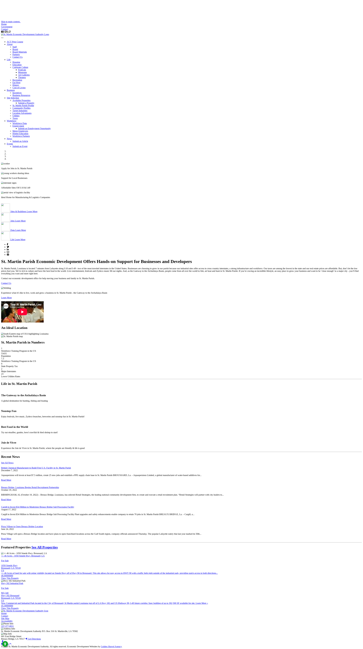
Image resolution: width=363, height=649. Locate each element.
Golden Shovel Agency (111, 646)
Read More (6, 480)
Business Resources (21, 95)
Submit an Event (19, 146)
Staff (14, 47)
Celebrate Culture (20, 67)
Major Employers (20, 131)
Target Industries (19, 110)
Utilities (15, 115)
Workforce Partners (21, 136)
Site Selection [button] (13, 98)
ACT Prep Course (15, 42)
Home (4, 24)
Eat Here (16, 82)
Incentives (17, 93)
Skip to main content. (11, 21)
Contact (4, 29)
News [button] (9, 138)
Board (15, 49)
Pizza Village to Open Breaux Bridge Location (22, 526)
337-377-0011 (7, 626)
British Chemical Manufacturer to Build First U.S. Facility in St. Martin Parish (36, 468)
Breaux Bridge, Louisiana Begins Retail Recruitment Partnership (30, 487)
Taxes (15, 118)
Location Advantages (21, 113)
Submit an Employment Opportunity (34, 128)
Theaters (22, 77)
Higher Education (20, 133)
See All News (7, 463)
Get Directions (34, 639)
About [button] (9, 44)
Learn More (6, 297)
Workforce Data (19, 123)
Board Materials (19, 52)
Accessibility (7, 621)
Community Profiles (21, 108)
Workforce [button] (11, 121)
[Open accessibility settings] (5, 644)
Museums (22, 72)
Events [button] (10, 144)
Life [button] (8, 59)
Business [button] (11, 90)
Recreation (17, 80)
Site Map (5, 618)
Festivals (22, 70)
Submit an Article (20, 141)
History (15, 85)
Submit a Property (26, 103)
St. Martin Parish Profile (23, 105)
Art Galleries (24, 75)
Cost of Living (19, 87)
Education (17, 64)
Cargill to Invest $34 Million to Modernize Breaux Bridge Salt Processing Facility (37, 507)
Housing (16, 62)
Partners (16, 54)
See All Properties (44, 547)
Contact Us (17, 57)
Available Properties (21, 100)
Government (6, 27)
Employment (18, 126)
